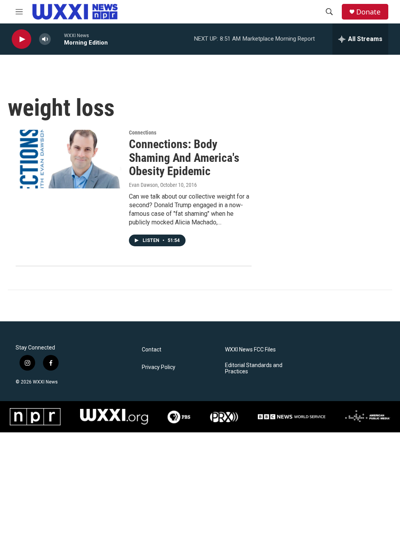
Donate (368, 12)
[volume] (45, 39)
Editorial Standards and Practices (253, 368)
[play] (21, 39)
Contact (151, 350)
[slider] (57, 39)
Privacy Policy (158, 367)
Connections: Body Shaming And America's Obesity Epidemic (184, 157)
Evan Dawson (143, 185)
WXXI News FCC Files (250, 350)
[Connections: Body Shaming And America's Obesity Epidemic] (68, 159)
